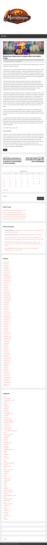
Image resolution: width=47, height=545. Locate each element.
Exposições (6, 447)
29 (21, 186)
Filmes (5, 452)
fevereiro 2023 (7, 333)
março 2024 (6, 311)
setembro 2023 (7, 321)
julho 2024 (6, 304)
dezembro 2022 (7, 336)
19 (4, 183)
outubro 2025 (7, 278)
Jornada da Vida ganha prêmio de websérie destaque (30, 234)
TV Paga (6, 514)
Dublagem (6, 437)
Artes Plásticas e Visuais (9, 400)
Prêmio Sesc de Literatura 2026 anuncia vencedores (14, 218)
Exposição (6, 446)
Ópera (5, 485)
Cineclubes (6, 415)
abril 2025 (6, 289)
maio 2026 (6, 266)
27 (10, 186)
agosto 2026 (6, 261)
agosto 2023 (6, 323)
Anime (5, 396)
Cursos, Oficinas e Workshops (10, 430)
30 (27, 186)
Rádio (5, 497)
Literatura (6, 464)
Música (5, 149)
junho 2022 (6, 346)
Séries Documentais (8, 503)
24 (33, 183)
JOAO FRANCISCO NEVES (10, 242)
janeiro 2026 (6, 273)
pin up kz (5, 538)
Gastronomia (7, 457)
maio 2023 (6, 328)
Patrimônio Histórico (8, 490)
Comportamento (7, 418)
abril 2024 (6, 309)
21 (15, 183)
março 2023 (6, 331)
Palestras (6, 488)
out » (7, 189)
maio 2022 (6, 348)
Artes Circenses (7, 398)
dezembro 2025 (7, 275)
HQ (4, 459)
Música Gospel (7, 480)
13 (10, 180)
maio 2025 (6, 287)
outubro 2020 (7, 380)
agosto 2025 (6, 282)
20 (10, 183)
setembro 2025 (7, 280)
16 (27, 180)
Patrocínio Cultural (8, 491)
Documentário (7, 435)
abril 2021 (6, 370)
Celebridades (7, 412)
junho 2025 (6, 285)
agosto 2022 (6, 343)
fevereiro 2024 (7, 312)
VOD (5, 517)
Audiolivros (6, 405)
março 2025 (6, 290)
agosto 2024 (6, 302)
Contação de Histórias (8, 422)
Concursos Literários (8, 420)
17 (33, 180)
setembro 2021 (7, 362)
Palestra (6, 486)
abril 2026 (6, 268)
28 (15, 186)
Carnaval (6, 410)
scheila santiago (7, 248)
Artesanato (6, 401)
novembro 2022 (7, 338)
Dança (5, 432)
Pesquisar (5, 196)
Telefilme (6, 508)
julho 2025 (6, 283)
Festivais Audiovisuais (8, 449)
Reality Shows (7, 500)
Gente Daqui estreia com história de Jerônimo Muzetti (14, 216)
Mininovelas (6, 471)
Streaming (6, 505)
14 (15, 180)
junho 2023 (6, 326)
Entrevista (6, 444)
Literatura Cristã (7, 466)
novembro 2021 (7, 358)
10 (33, 178)
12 (4, 180)
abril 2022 (6, 350)
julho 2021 (6, 365)
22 (21, 183)
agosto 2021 (6, 363)
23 (27, 183)
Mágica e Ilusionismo (8, 469)
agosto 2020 (6, 384)
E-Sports (6, 439)
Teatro (5, 507)
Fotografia (6, 454)
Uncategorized (7, 515)
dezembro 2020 (7, 377)
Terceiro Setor (7, 510)
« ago (4, 189)
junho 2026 (6, 265)
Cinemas (6, 417)
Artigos (5, 403)
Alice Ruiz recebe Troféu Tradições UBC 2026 (12, 212)
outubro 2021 (7, 360)
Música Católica (7, 478)
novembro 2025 (7, 277)
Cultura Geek (7, 425)
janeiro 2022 (6, 355)
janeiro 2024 (6, 314)
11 (39, 178)
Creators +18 (7, 423)
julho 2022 (6, 345)
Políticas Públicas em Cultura (10, 495)
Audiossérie (6, 407)
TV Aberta (6, 512)
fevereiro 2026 (7, 272)
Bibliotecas (6, 408)
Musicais (6, 481)
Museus (5, 474)
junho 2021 (6, 367)
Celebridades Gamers (8, 413)
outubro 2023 (7, 319)
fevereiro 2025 (7, 292)
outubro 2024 (7, 299)
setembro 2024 (7, 300)
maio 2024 (6, 307)
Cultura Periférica (8, 429)
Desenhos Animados (8, 434)
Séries (5, 502)
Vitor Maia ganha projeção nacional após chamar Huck (14, 214)
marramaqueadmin (18, 61)
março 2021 (6, 372)
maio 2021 (6, 368)
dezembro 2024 (7, 295)
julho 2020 (6, 385)
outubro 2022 (7, 340)
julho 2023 (6, 324)
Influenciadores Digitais (9, 463)
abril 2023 (6, 329)
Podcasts (6, 493)
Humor (5, 461)
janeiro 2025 (6, 294)
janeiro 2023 (6, 334)
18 (39, 180)
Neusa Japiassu (7, 237)
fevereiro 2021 (7, 373)
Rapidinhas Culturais (8, 498)
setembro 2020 (7, 382)
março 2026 (6, 270)
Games (5, 456)
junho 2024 (6, 306)
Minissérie (6, 473)
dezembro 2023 (7, 316)
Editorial (6, 440)
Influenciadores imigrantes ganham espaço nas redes (14, 210)
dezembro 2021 (7, 357)
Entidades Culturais (8, 442)
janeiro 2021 (6, 375)
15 (21, 180)
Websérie (6, 519)
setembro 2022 (7, 341)
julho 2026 (6, 263)
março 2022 (6, 351)
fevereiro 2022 (7, 353)
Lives (5, 468)
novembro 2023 (7, 317)
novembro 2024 (7, 297)
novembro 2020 (7, 379)
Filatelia (5, 451)
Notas (5, 483)
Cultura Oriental (7, 427)
